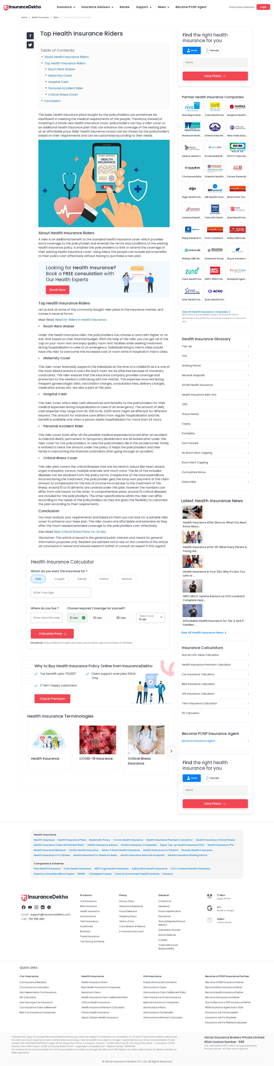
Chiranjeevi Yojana (100, 873)
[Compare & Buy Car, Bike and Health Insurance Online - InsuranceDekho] (22, 8)
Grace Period (190, 414)
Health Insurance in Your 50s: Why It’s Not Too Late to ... (214, 573)
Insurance (64, 7)
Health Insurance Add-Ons (199, 395)
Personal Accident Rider (65, 88)
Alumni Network (167, 934)
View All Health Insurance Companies (205, 312)
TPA (184, 356)
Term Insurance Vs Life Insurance (162, 997)
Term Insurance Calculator (199, 703)
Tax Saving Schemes (92, 941)
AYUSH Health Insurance (197, 385)
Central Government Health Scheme (137, 873)
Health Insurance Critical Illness (215, 839)
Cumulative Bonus (194, 472)
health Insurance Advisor (102, 845)
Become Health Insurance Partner (224, 992)
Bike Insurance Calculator (198, 684)
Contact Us (164, 901)
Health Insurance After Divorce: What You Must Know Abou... (214, 524)
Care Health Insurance (77, 868)
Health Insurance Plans (72, 839)
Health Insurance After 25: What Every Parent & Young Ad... (215, 549)
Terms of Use (126, 921)
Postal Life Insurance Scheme (160, 982)
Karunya (168, 873)
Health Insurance (45, 758)
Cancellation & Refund (132, 926)
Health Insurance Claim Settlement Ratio (59, 845)
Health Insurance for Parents (160, 850)
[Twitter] (49, 908)
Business (85, 931)
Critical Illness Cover (63, 94)
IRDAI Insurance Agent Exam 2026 (224, 1007)
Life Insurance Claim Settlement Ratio (164, 992)
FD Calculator (190, 713)
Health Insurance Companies (139, 845)
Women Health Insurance (196, 850)
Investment (86, 926)
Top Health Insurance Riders (65, 63)
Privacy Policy (127, 901)
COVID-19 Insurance (96, 758)
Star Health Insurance (47, 868)
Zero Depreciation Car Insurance (38, 992)
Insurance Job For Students (220, 1017)
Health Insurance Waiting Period (187, 855)
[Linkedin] (42, 908)
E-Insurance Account (131, 931)
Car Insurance (88, 901)
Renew (125, 7)
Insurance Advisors (95, 7)
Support (142, 7)
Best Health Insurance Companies (100, 987)
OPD (185, 404)
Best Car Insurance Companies (38, 1012)
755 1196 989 (36, 919)
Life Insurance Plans (154, 1007)
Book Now (58, 290)
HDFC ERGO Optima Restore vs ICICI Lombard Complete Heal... (213, 598)
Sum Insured (190, 443)
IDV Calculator (28, 997)
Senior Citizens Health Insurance (99, 1017)
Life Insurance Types (154, 987)
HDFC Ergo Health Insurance (111, 868)
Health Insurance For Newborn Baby (95, 855)
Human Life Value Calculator (200, 655)
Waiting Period (191, 365)
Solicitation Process (169, 929)
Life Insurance (88, 916)
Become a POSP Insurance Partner (224, 982)
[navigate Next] (170, 751)
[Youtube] (30, 908)
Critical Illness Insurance (139, 760)
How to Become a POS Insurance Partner (228, 1002)
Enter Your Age (44, 592)
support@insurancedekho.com (50, 914)
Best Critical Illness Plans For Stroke (80, 532)
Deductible (189, 482)
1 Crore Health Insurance (128, 839)
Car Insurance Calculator (198, 674)
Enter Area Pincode (47, 618)
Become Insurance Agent (198, 741)
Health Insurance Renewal (50, 850)
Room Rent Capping (195, 462)
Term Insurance (89, 921)
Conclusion (52, 101)
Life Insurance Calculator (198, 694)
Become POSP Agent (191, 7)
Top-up (187, 346)
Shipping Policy (128, 916)
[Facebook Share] (30, 35)
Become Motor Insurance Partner (223, 987)
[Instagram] (36, 908)
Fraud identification (169, 911)
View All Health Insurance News (202, 632)
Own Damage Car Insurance (36, 1002)
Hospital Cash (58, 82)
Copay (186, 424)
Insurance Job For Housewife (221, 1012)
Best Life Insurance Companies (161, 1002)
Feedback (164, 906)
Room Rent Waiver (62, 69)
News (162, 7)
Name (189, 62)
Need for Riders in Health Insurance (80, 320)
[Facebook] (23, 908)
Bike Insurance (88, 906)
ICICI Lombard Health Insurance (190, 868)
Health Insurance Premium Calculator (206, 665)
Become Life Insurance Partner (222, 997)
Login (263, 7)
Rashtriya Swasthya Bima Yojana (54, 873)
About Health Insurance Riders (66, 57)
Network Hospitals (193, 375)
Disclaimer (164, 916)
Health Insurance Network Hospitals (142, 855)
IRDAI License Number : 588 (224, 1042)
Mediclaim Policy (99, 839)
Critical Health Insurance (95, 1002)
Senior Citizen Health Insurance (121, 850)
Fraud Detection (128, 911)
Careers (162, 940)
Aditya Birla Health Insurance (149, 868)
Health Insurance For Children (52, 855)
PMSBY (81, 873)
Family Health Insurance (83, 850)
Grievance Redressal (131, 906)
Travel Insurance (89, 936)
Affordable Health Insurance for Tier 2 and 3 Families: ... (213, 623)
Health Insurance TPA (220, 845)
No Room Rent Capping (197, 453)
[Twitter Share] (30, 44)
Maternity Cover (60, 75)
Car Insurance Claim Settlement (38, 1007)
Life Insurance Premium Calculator (162, 1017)
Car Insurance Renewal (33, 982)
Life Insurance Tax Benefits (158, 1012)
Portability (188, 433)
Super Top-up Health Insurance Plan (182, 845)
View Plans (212, 76)
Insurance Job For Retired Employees (226, 1022)
